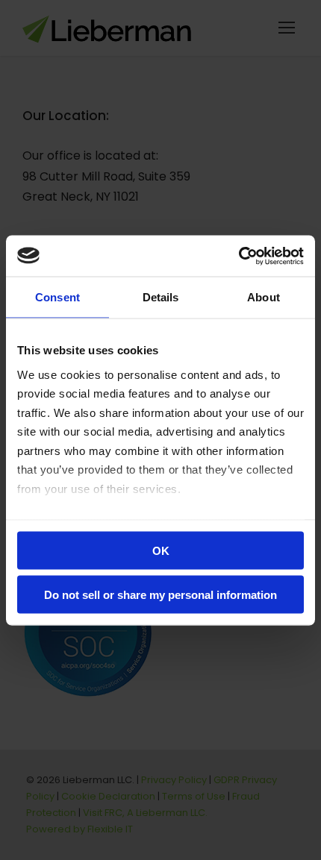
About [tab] (263, 297)
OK (160, 550)
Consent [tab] (57, 297)
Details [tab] (161, 297)
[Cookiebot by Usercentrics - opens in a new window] (238, 256)
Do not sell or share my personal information (160, 594)
